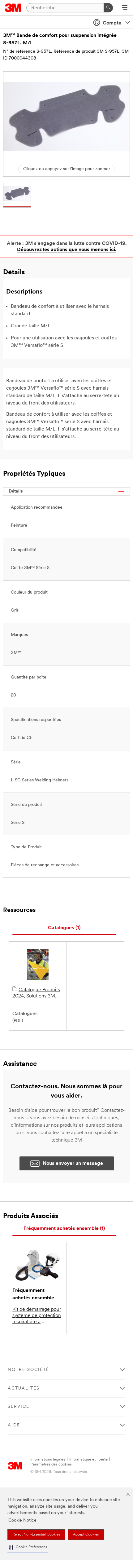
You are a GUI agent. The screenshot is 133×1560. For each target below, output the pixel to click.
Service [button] (18, 1406)
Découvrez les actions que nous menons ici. (66, 249)
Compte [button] (111, 23)
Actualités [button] (24, 1388)
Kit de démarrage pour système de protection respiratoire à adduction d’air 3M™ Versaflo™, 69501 (37, 1316)
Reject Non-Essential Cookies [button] (36, 1534)
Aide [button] (14, 1425)
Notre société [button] (28, 1370)
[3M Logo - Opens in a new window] (13, 7)
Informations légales (47, 1459)
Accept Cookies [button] (86, 1534)
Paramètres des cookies (51, 1464)
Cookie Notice (22, 1520)
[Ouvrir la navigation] (124, 8)
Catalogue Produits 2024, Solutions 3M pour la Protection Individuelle (36, 993)
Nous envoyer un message (73, 1163)
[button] (27, 1547)
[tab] (64, 928)
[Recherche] (108, 7)
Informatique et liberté (88, 1459)
